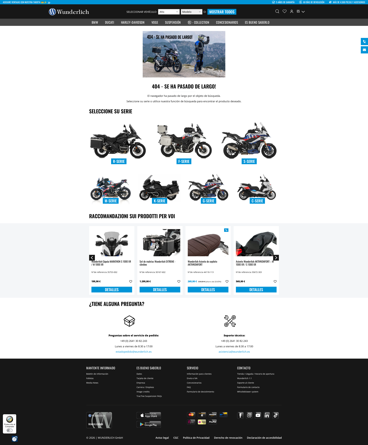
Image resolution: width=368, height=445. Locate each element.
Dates (139, 373)
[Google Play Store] (149, 424)
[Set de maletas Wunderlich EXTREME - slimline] (160, 242)
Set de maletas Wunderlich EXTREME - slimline (158, 263)
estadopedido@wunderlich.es (134, 351)
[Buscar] (277, 11)
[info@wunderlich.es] (364, 49)
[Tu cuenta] (291, 11)
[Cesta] (317, 11)
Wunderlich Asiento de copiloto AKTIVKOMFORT (202, 263)
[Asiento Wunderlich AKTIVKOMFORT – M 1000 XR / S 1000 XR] (256, 242)
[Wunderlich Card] (99, 420)
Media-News (92, 382)
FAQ (189, 387)
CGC (175, 437)
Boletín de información (97, 373)
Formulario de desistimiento (200, 391)
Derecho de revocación (228, 437)
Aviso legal (162, 437)
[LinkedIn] (266, 415)
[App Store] (149, 415)
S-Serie (249, 161)
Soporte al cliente (245, 382)
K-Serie (159, 201)
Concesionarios (194, 382)
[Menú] (14, 416)
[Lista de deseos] (284, 11)
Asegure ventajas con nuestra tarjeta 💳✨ (25, 2)
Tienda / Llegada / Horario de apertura (255, 373)
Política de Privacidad (196, 437)
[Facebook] (240, 415)
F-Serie (183, 161)
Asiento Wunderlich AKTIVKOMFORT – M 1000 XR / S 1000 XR (255, 263)
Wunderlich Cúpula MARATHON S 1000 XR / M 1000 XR (111, 263)
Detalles (112, 289)
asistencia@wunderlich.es (234, 351)
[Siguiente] (276, 257)
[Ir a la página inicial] (69, 11)
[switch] (10, 430)
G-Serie (208, 201)
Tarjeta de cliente (145, 378)
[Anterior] (92, 257)
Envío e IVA (192, 378)
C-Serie (257, 201)
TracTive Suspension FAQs (149, 396)
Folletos (90, 378)
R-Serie (119, 161)
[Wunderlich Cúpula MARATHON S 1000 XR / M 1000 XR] (111, 242)
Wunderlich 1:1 (244, 378)
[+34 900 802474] (364, 41)
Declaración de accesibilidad (264, 437)
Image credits (143, 391)
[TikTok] (275, 415)
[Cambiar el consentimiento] (15, 439)
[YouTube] (258, 415)
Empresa (141, 382)
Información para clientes (199, 373)
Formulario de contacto (248, 387)
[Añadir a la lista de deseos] (130, 281)
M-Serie (111, 201)
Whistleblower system (247, 391)
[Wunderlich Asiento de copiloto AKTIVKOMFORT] (208, 242)
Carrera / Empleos (145, 387)
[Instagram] (249, 415)
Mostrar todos (221, 12)
